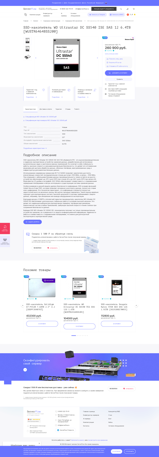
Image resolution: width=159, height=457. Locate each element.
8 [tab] (87, 335)
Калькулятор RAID (114, 411)
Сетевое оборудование (116, 426)
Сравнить (120, 79)
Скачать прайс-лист (5, 230)
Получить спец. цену (116, 59)
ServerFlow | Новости (67, 430)
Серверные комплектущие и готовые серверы (35, 414)
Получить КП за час (115, 62)
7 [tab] (85, 335)
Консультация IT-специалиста (104, 9)
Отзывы (67, 109)
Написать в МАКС (118, 14)
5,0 (131, 14)
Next (97, 58)
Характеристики (30, 109)
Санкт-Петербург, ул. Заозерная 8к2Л (65, 420)
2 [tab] (77, 335)
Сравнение (127, 9)
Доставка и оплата (46, 109)
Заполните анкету (77, 440)
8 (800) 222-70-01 (66, 9)
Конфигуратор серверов (91, 415)
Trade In (76, 109)
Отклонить (130, 451)
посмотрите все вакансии (97, 440)
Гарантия (59, 109)
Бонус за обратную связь (5, 243)
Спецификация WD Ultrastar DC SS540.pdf (40, 117)
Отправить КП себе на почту (118, 66)
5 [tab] (82, 335)
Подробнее (30, 97)
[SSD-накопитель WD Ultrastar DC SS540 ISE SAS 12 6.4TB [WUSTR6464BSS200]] (67, 58)
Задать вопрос (33, 222)
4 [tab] (80, 335)
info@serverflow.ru (82, 9)
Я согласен (117, 451)
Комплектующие (35, 14)
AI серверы (86, 418)
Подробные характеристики (34, 148)
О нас (110, 415)
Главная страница (89, 411)
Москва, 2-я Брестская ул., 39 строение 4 (66, 415)
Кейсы (110, 422)
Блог (109, 418)
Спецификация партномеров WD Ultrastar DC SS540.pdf (46, 120)
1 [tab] (73, 335)
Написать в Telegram (98, 14)
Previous (36, 58)
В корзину (119, 73)
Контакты (86, 426)
